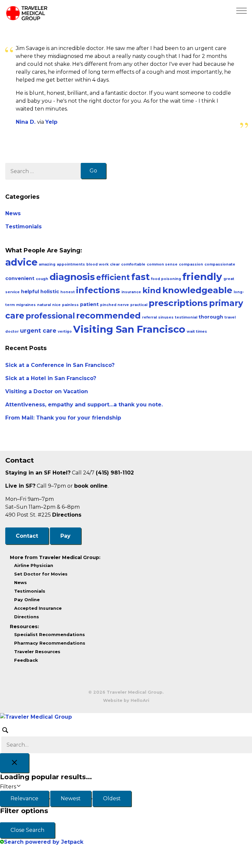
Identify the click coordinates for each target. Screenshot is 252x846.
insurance (131, 292)
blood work (97, 264)
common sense (162, 264)
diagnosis (72, 276)
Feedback (26, 660)
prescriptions (178, 303)
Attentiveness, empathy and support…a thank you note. (84, 404)
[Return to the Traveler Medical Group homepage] (26, 14)
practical (138, 305)
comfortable (133, 264)
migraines (26, 305)
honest (67, 292)
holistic (49, 292)
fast (140, 276)
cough (42, 279)
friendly (202, 276)
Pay (65, 536)
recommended (108, 315)
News (13, 213)
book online (91, 486)
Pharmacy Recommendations (49, 643)
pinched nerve (114, 305)
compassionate (219, 264)
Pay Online (27, 599)
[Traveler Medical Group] (126, 717)
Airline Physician (33, 565)
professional (50, 315)
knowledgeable (197, 290)
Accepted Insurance (38, 608)
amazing (47, 264)
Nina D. (26, 122)
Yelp (51, 122)
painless (70, 305)
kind (151, 290)
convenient (19, 278)
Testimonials (23, 226)
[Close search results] (14, 763)
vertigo (65, 331)
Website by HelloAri (126, 700)
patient (89, 304)
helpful (30, 292)
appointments (71, 264)
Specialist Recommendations (49, 634)
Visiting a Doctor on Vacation (46, 391)
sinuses (166, 317)
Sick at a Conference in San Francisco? (60, 365)
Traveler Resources (37, 651)
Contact (27, 536)
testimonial (186, 317)
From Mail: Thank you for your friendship (63, 418)
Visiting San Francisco (129, 329)
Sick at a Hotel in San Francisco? (50, 378)
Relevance (24, 798)
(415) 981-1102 (115, 473)
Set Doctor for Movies (41, 574)
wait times (197, 331)
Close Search (27, 830)
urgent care (38, 330)
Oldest (112, 798)
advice (21, 262)
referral (149, 317)
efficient (113, 277)
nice (56, 305)
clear (115, 264)
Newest (71, 798)
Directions (66, 515)
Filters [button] (8, 786)
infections (98, 290)
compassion (191, 264)
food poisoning (166, 279)
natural (44, 305)
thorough (211, 317)
